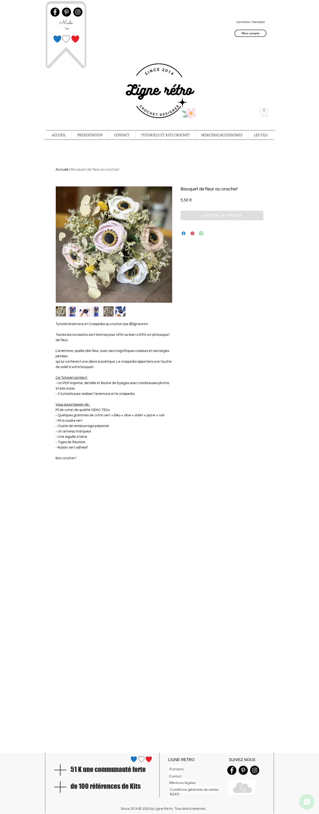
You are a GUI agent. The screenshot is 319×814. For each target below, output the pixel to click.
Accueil (62, 169)
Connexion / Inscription (250, 22)
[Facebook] (231, 770)
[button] (264, 112)
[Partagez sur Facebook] (183, 233)
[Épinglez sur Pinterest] (192, 233)
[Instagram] (254, 770)
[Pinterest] (243, 770)
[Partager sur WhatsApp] (201, 233)
